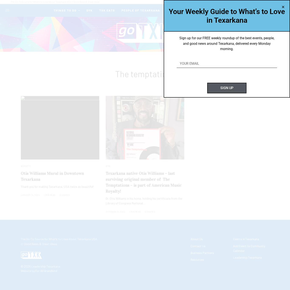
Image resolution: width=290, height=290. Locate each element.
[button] (283, 6)
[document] (145, 145)
